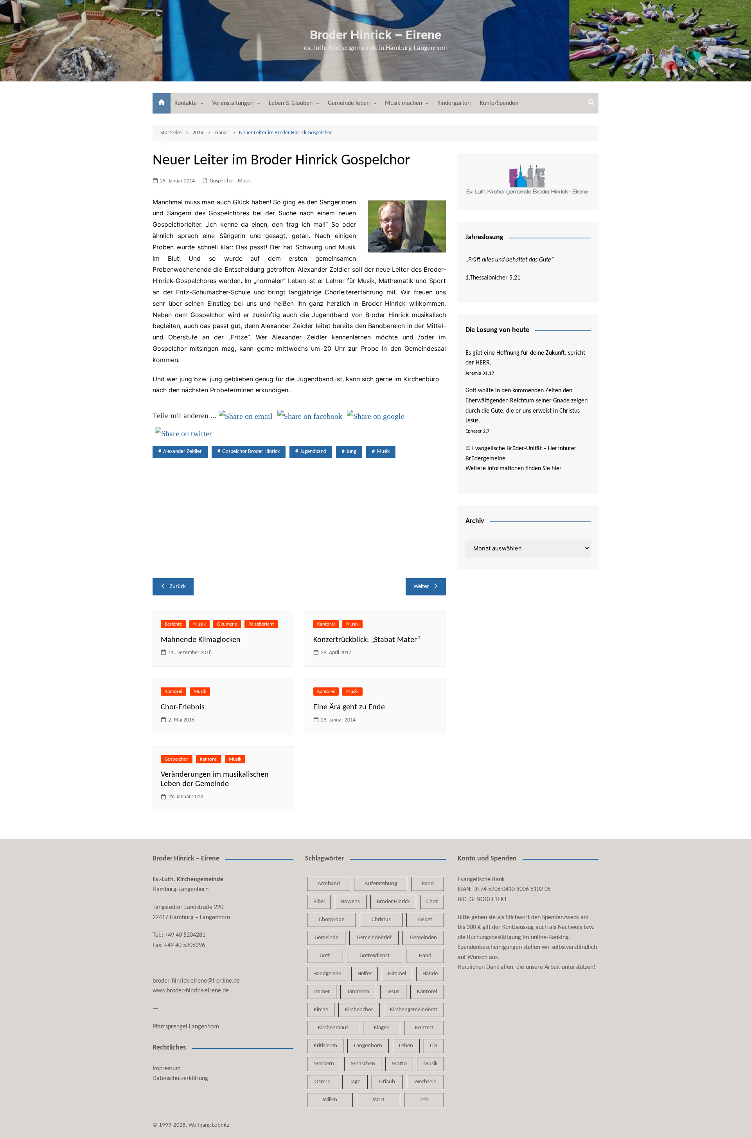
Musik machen (403, 103)
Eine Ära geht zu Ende (349, 707)
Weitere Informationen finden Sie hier (513, 468)
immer (322, 992)
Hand (425, 956)
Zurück (178, 587)
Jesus (393, 992)
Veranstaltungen (232, 103)
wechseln (425, 1082)
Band (428, 884)
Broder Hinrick (393, 902)
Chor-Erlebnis (183, 707)
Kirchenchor (359, 1010)
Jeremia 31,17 (479, 373)
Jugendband (313, 451)
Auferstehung (381, 884)
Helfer (365, 974)
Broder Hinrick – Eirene (375, 34)
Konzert (424, 1028)
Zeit (424, 1100)
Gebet (425, 920)
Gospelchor (222, 181)
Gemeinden (423, 938)
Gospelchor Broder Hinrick (251, 451)
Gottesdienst (374, 956)
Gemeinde (326, 938)
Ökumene (227, 624)
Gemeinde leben (349, 103)
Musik (244, 181)
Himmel (397, 974)
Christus (381, 920)
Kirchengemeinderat (413, 1010)
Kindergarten (454, 103)
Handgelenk (327, 974)
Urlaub (387, 1082)
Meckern (323, 1064)
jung (351, 451)
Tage (355, 1082)
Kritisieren (325, 1046)
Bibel (319, 902)
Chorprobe (331, 920)
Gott (325, 956)
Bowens (350, 902)
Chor (432, 902)
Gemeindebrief (374, 938)
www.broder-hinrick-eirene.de (191, 991)
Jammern (358, 992)
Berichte (173, 624)
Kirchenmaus (333, 1028)
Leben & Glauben (291, 103)
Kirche (321, 1010)
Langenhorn (368, 1046)
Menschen (362, 1064)
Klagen (382, 1028)
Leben (406, 1046)
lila (433, 1046)
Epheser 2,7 (477, 431)
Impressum (167, 1069)
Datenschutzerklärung (180, 1078)
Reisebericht (261, 624)
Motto (399, 1064)
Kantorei (326, 624)
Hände (430, 974)
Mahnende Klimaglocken (201, 640)
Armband (329, 884)
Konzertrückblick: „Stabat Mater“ (366, 640)
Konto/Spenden (499, 103)
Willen (330, 1100)
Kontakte (185, 103)
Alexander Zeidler (182, 451)
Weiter (421, 587)
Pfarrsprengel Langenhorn (186, 1027)
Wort (378, 1100)
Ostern (322, 1082)
